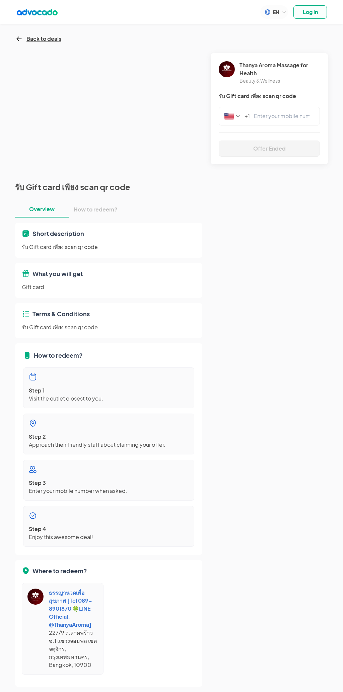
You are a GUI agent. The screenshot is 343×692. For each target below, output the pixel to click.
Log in (310, 11)
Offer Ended (269, 148)
